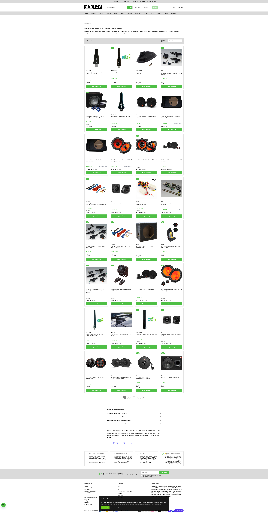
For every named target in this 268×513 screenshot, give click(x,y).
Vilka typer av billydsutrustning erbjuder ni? (117, 413)
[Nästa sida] (143, 397)
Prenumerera (164, 472)
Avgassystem (138, 13)
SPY (162, 70)
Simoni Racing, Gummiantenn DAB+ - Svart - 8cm (146, 334)
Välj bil (86, 13)
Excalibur (87, 114)
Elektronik (108, 13)
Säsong (166, 13)
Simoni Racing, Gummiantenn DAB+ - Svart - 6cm (121, 72)
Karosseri (93, 13)
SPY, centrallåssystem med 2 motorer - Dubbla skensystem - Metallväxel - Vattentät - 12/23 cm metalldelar (171, 73)
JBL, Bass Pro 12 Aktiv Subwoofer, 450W (170, 377)
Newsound (88, 201)
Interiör (116, 13)
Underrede (129, 13)
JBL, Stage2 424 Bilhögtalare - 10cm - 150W (120, 203)
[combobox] (119, 7)
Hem (85, 16)
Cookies (120, 488)
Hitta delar (155, 7)
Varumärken (174, 13)
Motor (152, 13)
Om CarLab (120, 495)
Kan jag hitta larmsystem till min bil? (115, 417)
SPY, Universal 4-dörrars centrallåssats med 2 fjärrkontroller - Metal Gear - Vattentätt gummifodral (95, 291)
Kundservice (121, 490)
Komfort (101, 13)
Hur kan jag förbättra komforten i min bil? (116, 424)
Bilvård (146, 13)
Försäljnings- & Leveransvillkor (125, 491)
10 (139, 397)
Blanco (162, 244)
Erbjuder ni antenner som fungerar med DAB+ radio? (119, 420)
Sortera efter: (163, 41)
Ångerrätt (120, 493)
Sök (119, 486)
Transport (159, 13)
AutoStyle (138, 201)
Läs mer (125, 507)
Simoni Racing (88, 70)
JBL (136, 114)
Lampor (122, 13)
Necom (162, 114)
